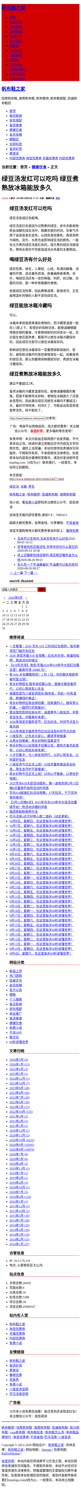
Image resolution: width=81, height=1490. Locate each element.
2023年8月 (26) (19, 1093)
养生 (31, 486)
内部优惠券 (17, 69)
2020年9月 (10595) (21, 1145)
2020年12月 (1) (19, 1130)
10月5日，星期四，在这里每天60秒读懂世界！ (41, 835)
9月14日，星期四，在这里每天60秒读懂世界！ (41, 930)
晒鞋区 (14, 45)
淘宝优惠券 (17, 74)
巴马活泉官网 (18, 1394)
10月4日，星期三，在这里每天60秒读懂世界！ (41, 840)
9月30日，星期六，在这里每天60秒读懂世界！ (41, 854)
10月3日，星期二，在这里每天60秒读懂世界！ (41, 844)
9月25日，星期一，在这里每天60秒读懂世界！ (41, 878)
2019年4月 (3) (18, 1182)
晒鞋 (12, 994)
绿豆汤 (14, 486)
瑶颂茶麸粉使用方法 (23, 811)
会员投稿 (15, 41)
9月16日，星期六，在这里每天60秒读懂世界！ (41, 920)
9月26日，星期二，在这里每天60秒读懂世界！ (41, 873)
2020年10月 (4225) (21, 1140)
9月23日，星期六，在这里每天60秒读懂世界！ (41, 887)
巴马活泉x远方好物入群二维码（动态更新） (40, 816)
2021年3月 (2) (18, 1116)
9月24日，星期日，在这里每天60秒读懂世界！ (41, 882)
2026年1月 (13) (19, 1064)
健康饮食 (15, 36)
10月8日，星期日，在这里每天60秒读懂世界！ (41, 821)
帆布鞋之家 (13, 7)
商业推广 (15, 1013)
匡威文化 (15, 980)
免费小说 (31, 502)
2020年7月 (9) (18, 1154)
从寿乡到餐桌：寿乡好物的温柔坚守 (34, 740)
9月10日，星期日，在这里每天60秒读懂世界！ (41, 949)
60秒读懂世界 (18, 1042)
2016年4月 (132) (20, 1197)
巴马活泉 (50, 1437)
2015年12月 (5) (19, 1206)
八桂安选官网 (18, 1389)
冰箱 (23, 486)
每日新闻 (15, 22)
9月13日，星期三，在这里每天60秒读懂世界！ (41, 934)
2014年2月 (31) (19, 1239)
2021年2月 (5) (18, 1121)
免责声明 (8, 1461)
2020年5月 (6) (18, 1159)
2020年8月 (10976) (21, 1149)
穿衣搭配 (15, 27)
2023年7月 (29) (19, 1097)
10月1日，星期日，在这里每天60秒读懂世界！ (41, 849)
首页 (12, 17)
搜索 (41, 589)
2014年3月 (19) (19, 1234)
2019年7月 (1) (18, 1173)
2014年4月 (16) (19, 1230)
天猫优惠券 (17, 79)
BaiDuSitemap (11, 1453)
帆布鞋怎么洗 (54, 1432)
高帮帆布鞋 (68, 494)
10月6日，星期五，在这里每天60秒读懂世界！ (41, 830)
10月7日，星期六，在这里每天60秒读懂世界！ (41, 826)
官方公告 (15, 990)
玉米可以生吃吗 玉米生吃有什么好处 (42, 538)
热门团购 (15, 976)
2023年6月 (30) (19, 1102)
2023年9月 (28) (19, 1088)
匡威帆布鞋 (50, 494)
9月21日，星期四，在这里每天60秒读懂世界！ (41, 896)
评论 (58, 198)
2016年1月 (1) (18, 1201)
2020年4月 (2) (18, 1163)
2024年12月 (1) (19, 1078)
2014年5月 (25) (19, 1225)
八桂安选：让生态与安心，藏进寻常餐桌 (37, 736)
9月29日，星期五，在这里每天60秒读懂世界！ (41, 859)
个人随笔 (15, 999)
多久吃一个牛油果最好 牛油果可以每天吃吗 (47, 564)
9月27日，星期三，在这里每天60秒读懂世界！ (41, 868)
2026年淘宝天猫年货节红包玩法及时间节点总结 (42, 731)
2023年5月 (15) (19, 1107)
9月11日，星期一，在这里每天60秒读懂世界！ (41, 944)
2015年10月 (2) (19, 1211)
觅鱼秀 (14, 1379)
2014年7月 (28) (19, 1220)
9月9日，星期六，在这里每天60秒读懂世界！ (40, 953)
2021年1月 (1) (18, 1126)
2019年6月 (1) (18, 1178)
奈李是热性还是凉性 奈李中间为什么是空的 (47, 547)
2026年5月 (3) (18, 1059)
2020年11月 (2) (19, 1135)
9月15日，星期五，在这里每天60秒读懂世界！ (41, 925)
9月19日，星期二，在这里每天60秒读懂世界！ (41, 906)
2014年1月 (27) (19, 1244)
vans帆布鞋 (17, 1432)
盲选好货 (15, 55)
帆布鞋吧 (33, 494)
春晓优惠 (72, 530)
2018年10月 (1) (19, 1187)
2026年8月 (15, 597)
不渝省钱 (15, 64)
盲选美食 (15, 31)
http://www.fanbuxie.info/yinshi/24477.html (36, 479)
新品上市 (15, 971)
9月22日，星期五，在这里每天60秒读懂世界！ (41, 892)
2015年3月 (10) (19, 1215)
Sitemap (46, 1449)
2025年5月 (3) (18, 1069)
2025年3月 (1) (18, 1074)
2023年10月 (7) (19, 1083)
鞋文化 (14, 1037)
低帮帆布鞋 (24, 1427)
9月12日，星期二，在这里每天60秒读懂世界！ (41, 939)
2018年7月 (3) (18, 1192)
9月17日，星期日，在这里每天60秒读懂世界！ (41, 915)
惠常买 (14, 60)
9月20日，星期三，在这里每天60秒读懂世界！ (41, 901)
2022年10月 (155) (21, 1111)
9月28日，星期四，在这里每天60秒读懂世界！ (41, 863)
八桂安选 (64, 1437)
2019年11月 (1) (19, 1168)
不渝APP (15, 1032)
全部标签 (15, 50)
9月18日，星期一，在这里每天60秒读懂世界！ (41, 911)
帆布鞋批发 (35, 1432)
